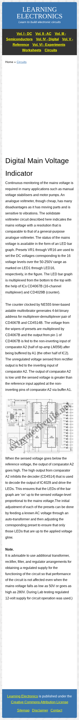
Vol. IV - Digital (47, 39)
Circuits (51, 50)
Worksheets (31, 50)
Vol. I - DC (24, 33)
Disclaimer (40, 710)
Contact (56, 710)
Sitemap (23, 710)
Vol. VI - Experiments (48, 44)
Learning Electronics (22, 696)
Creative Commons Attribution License (39, 702)
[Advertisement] (39, 112)
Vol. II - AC (43, 33)
